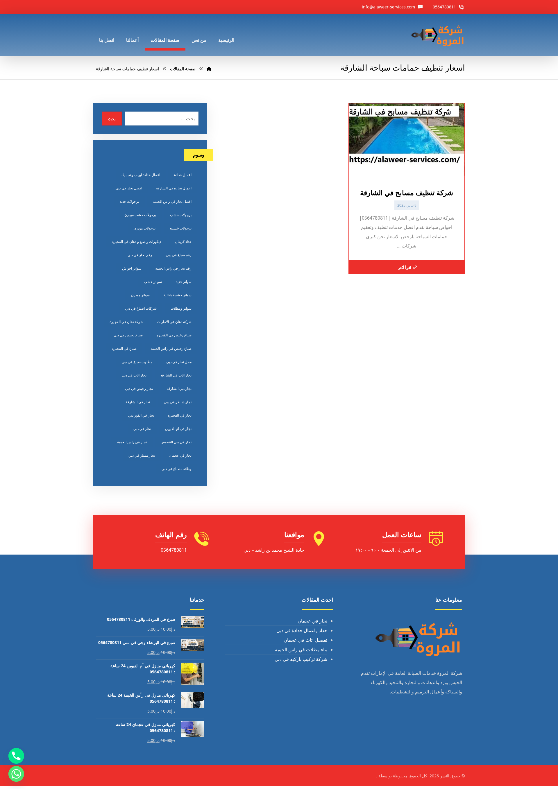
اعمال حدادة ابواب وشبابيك (140, 174)
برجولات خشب (181, 214)
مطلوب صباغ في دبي (137, 361)
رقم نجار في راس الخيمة (173, 268)
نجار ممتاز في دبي (141, 455)
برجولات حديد (129, 201)
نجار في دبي (142, 428)
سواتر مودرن (140, 295)
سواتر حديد (184, 281)
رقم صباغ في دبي (179, 254)
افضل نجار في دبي (128, 188)
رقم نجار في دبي (140, 254)
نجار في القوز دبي (141, 415)
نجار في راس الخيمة (132, 442)
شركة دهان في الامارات (174, 321)
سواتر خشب (153, 281)
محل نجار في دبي (179, 361)
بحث (112, 118)
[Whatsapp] (16, 774)
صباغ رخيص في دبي (128, 335)
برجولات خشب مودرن (140, 214)
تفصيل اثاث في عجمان (305, 640)
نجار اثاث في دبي (134, 375)
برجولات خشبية (180, 228)
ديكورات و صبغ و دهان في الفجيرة (136, 241)
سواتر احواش (131, 268)
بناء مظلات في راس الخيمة (301, 649)
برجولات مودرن (144, 228)
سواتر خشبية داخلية (178, 295)
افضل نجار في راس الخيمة (172, 201)
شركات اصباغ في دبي (141, 308)
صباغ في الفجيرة (124, 348)
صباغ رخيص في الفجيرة (174, 335)
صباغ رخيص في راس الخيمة (171, 348)
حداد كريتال (183, 241)
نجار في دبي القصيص (176, 442)
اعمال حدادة (183, 174)
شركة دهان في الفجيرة (126, 321)
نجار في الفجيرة (180, 415)
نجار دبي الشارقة (179, 388)
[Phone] (16, 756)
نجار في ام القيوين (178, 428)
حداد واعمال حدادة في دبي (301, 630)
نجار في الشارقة (138, 401)
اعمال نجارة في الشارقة (174, 188)
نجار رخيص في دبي (139, 388)
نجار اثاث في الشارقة (176, 375)
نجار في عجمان (180, 455)
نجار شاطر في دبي (178, 401)
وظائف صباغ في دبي (177, 468)
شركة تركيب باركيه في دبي (301, 659)
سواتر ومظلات (181, 308)
